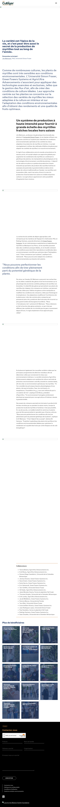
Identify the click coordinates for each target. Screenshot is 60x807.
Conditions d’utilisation (10, 789)
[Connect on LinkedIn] (3, 797)
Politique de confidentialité (11, 787)
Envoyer (9, 778)
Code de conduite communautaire (14, 791)
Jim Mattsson (6, 58)
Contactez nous (8, 785)
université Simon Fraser (31, 137)
